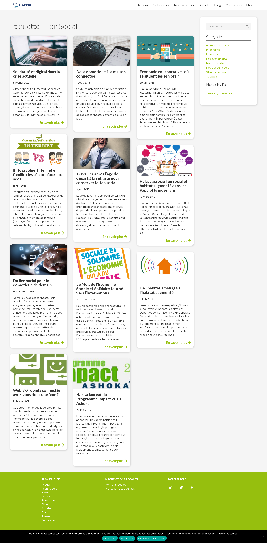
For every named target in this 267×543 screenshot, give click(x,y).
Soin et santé (49, 500)
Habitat (46, 492)
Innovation (212, 54)
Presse (46, 516)
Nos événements (216, 58)
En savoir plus (50, 122)
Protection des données (120, 488)
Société (204, 5)
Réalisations (183, 5)
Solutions (160, 5)
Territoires (48, 496)
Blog (217, 5)
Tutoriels (211, 76)
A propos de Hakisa (217, 45)
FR (248, 5)
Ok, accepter (109, 538)
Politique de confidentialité (151, 538)
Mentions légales (115, 484)
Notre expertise (215, 63)
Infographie (213, 49)
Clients (46, 504)
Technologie (49, 488)
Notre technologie (217, 67)
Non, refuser (127, 538)
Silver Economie (216, 72)
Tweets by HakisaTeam (220, 93)
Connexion (234, 5)
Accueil (143, 5)
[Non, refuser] (263, 536)
